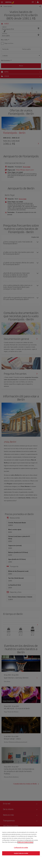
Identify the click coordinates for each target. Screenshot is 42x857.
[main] (21, 842)
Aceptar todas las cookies (21, 853)
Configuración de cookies (21, 847)
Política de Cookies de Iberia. (25, 842)
